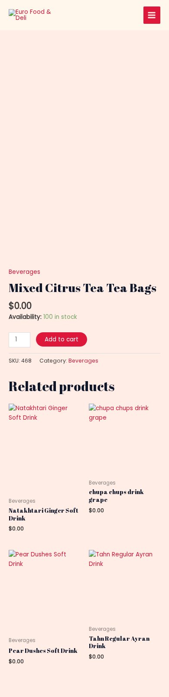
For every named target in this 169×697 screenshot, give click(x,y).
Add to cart (61, 339)
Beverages (24, 272)
